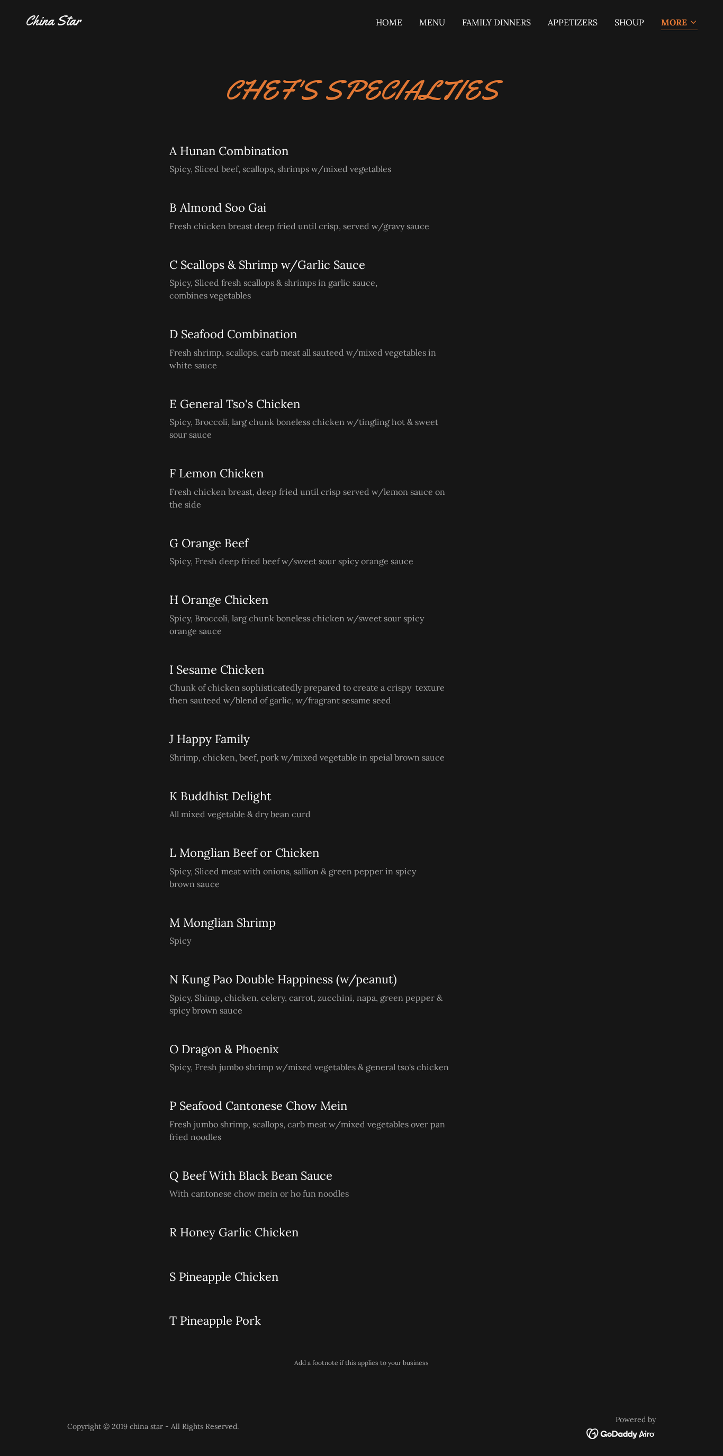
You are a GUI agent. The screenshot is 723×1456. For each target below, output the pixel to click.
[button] (679, 23)
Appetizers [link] (573, 22)
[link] (52, 22)
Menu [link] (432, 22)
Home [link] (389, 22)
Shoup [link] (629, 22)
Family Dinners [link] (496, 22)
